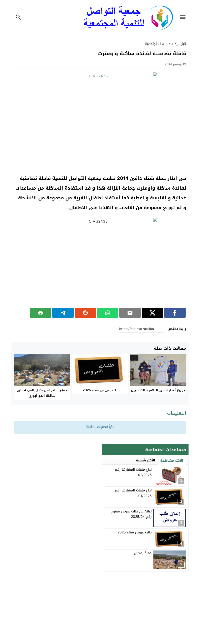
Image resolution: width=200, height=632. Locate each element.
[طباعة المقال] (40, 313)
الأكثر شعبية (145, 460)
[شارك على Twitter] (152, 313)
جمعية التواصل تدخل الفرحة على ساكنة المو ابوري (42, 393)
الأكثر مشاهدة (171, 461)
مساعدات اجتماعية (157, 44)
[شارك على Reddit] (85, 313)
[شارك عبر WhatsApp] (107, 313)
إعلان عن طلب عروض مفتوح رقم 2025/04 (131, 514)
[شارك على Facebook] (174, 313)
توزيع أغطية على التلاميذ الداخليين (158, 390)
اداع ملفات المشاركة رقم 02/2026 (133, 472)
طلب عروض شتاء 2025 (100, 390)
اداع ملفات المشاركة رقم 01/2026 (133, 493)
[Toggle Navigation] (184, 18)
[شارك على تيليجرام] (62, 313)
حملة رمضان (143, 553)
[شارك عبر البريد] (130, 313)
